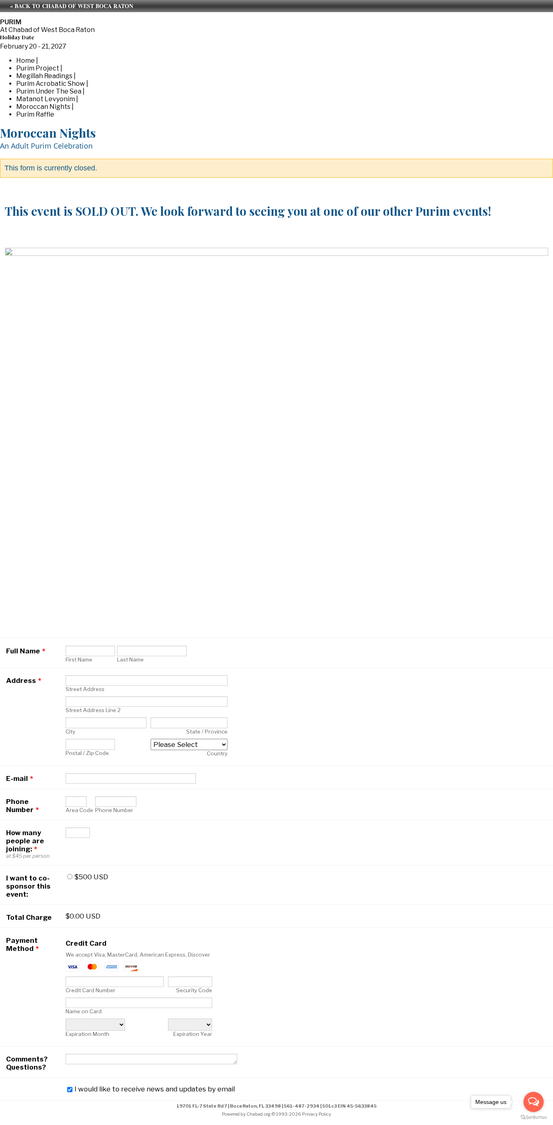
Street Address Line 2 (93, 710)
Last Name (130, 659)
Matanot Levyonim (45, 99)
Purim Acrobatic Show (50, 83)
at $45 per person (27, 856)
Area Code (79, 810)
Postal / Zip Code (87, 753)
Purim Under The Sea (48, 91)
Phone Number (22, 805)
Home (25, 60)
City (70, 731)
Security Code (194, 990)
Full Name (25, 651)
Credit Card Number (90, 990)
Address (23, 680)
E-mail (19, 778)
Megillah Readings (44, 76)
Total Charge (29, 917)
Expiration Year (192, 1034)
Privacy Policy (316, 1114)
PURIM (10, 22)
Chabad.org (259, 1114)
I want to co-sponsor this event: (28, 886)
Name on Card (84, 1011)
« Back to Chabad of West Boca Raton (71, 6)
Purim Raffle (35, 114)
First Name (79, 659)
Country (217, 753)
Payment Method (22, 944)
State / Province (207, 731)
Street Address (85, 689)
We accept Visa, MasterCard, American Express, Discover (138, 954)
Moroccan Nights (43, 107)
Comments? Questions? (27, 1063)
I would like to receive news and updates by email (154, 1089)
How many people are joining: (25, 841)
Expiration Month (87, 1034)
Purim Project (37, 68)
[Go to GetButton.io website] (534, 1117)
